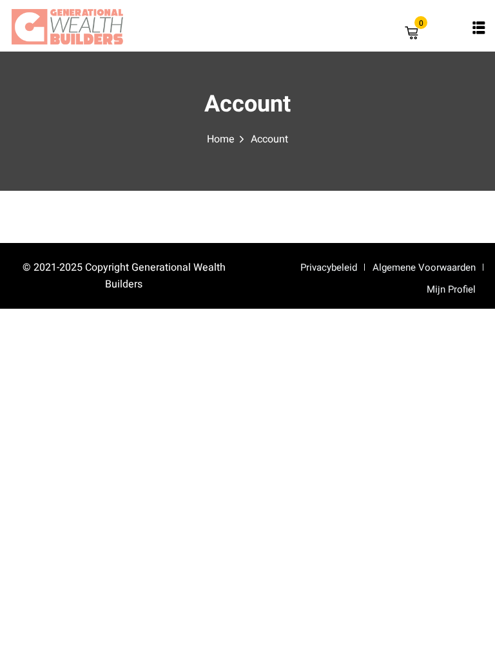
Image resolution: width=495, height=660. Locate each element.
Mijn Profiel (451, 289)
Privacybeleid (328, 267)
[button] (478, 27)
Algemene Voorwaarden (424, 267)
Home (221, 139)
